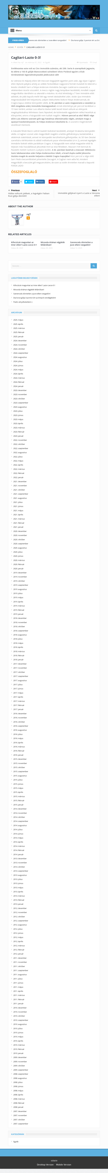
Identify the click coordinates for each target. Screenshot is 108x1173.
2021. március (19, 519)
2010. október (19, 1016)
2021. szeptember (20, 494)
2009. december (20, 1057)
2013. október (19, 867)
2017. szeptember (20, 676)
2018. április (18, 647)
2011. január (18, 1003)
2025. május (18, 320)
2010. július (17, 1028)
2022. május (18, 460)
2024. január (18, 386)
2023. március (19, 427)
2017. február (18, 705)
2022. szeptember (20, 448)
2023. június (18, 415)
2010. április (18, 1041)
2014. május (18, 838)
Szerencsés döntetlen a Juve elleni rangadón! (32, 40)
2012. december (20, 908)
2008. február (18, 1103)
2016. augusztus (20, 730)
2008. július (17, 1082)
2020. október (19, 539)
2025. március (19, 328)
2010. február (18, 1049)
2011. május (18, 987)
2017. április (18, 697)
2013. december (20, 858)
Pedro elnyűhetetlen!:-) (22, 302)
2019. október (19, 581)
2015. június (18, 784)
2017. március (19, 701)
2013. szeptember (20, 871)
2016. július (17, 734)
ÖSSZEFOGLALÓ (24, 171)
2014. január (18, 854)
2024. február (18, 382)
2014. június (18, 833)
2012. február (18, 949)
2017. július (17, 684)
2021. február (18, 523)
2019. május (18, 597)
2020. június (18, 556)
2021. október (19, 490)
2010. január (18, 1053)
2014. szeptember (20, 821)
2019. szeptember (20, 585)
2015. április (18, 792)
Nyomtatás (83, 62)
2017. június (18, 688)
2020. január (18, 568)
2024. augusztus (20, 357)
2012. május (18, 937)
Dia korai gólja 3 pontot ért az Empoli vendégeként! (78, 40)
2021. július (17, 502)
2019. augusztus (20, 589)
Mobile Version (63, 1164)
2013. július (17, 879)
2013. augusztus (20, 875)
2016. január (18, 755)
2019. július (17, 593)
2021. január (18, 527)
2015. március (19, 796)
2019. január (18, 614)
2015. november (20, 763)
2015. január (18, 804)
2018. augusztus (20, 634)
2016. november (20, 717)
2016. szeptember (20, 726)
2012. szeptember (20, 920)
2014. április (18, 842)
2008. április (18, 1094)
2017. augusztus (20, 680)
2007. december (20, 1111)
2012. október (19, 916)
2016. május (18, 738)
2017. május (18, 693)
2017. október (19, 672)
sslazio (54, 1160)
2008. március (19, 1099)
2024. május (18, 369)
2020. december (20, 531)
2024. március (19, 378)
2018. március (19, 651)
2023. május (18, 419)
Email (95, 62)
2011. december (20, 958)
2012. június (18, 933)
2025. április (18, 324)
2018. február (18, 655)
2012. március (19, 945)
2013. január (18, 904)
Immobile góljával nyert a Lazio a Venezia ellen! (79, 194)
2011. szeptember (20, 970)
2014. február (18, 850)
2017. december (20, 664)
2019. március (19, 605)
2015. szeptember (20, 771)
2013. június (18, 883)
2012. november (20, 912)
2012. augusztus (20, 924)
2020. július (17, 552)
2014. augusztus (20, 825)
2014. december (20, 809)
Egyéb (47, 62)
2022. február (18, 473)
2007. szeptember (20, 1123)
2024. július (17, 361)
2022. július (17, 456)
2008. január (18, 1107)
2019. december (20, 572)
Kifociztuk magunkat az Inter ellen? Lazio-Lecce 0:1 (24, 243)
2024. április (18, 373)
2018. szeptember (20, 630)
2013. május (18, 887)
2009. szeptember (20, 1070)
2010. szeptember (20, 1020)
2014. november (20, 813)
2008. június (18, 1086)
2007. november (20, 1115)
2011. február (18, 999)
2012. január (18, 953)
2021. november (20, 485)
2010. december (20, 1007)
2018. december (20, 618)
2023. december (20, 390)
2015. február (18, 800)
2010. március (19, 1045)
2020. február (18, 564)
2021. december (20, 481)
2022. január (18, 477)
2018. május (18, 643)
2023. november (20, 394)
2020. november (20, 535)
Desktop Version (45, 1164)
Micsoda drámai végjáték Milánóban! (53, 243)
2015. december (20, 759)
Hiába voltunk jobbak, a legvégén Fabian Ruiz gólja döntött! (29, 194)
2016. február (18, 750)
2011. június (18, 983)
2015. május (18, 788)
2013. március (19, 896)
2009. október (19, 1065)
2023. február (18, 431)
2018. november (20, 622)
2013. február (18, 900)
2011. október (19, 966)
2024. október (19, 349)
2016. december (20, 713)
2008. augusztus (20, 1078)
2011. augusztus (20, 974)
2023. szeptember (20, 402)
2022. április (18, 465)
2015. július (17, 779)
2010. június (18, 1032)
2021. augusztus (20, 498)
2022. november (20, 440)
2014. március (19, 846)
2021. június (18, 506)
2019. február (18, 610)
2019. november (20, 576)
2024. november (20, 345)
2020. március (19, 560)
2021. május (18, 510)
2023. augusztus (20, 407)
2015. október (19, 767)
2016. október (19, 722)
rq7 (22, 62)
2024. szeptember (20, 353)
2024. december (20, 340)
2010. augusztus (20, 1024)
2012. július (17, 929)
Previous (15, 190)
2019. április (18, 601)
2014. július (17, 829)
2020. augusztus (20, 548)
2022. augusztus (20, 452)
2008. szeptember (20, 1074)
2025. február (18, 332)
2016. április (18, 742)
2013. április (18, 891)
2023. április (18, 423)
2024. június (18, 365)
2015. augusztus (20, 775)
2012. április (18, 941)
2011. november (20, 962)
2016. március (19, 746)
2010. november (20, 1012)
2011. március (19, 995)
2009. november (20, 1061)
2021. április (18, 514)
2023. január (18, 436)
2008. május (18, 1090)
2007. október (19, 1119)
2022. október (19, 444)
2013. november (20, 862)
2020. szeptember (20, 543)
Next (94, 190)
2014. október (19, 817)
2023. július (17, 411)
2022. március (19, 469)
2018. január (18, 659)
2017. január (18, 709)
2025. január (18, 336)
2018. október (19, 626)
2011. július (17, 978)
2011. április (18, 991)
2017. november (20, 668)
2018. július (17, 639)
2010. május (18, 1036)
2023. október (19, 398)
